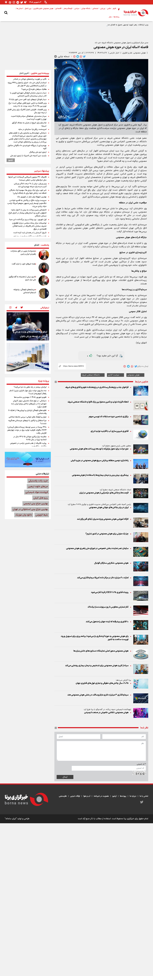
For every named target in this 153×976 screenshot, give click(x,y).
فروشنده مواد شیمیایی (36, 492)
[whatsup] (80, 56)
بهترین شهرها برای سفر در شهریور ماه (31, 196)
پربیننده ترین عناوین (40, 73)
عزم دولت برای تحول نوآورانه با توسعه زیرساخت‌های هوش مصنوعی (99, 448)
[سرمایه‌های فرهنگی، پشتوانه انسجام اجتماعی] (44, 293)
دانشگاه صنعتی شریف (91, 375)
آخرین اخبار (24, 73)
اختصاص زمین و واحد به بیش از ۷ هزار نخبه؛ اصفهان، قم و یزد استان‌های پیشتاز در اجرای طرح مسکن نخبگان (27, 213)
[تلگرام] (17, 2)
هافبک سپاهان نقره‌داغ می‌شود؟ (33, 89)
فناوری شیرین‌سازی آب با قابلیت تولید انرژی (109, 431)
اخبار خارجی (114, 52)
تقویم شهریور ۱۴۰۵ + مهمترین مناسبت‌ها (30, 397)
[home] (118, 8)
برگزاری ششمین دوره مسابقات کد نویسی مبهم (108, 416)
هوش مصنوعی (133, 375)
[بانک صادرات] (28, 459)
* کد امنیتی (141, 764)
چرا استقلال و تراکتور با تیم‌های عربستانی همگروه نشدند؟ (27, 422)
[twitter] (84, 56)
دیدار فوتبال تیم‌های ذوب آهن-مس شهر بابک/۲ (27, 99)
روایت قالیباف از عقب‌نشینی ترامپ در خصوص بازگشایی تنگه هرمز (28, 445)
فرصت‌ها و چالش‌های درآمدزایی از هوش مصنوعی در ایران (103, 492)
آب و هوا (86, 796)
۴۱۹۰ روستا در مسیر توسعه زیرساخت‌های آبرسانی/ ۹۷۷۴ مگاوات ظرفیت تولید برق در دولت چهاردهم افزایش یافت (26, 430)
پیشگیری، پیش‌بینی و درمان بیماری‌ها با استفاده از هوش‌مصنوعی (100, 475)
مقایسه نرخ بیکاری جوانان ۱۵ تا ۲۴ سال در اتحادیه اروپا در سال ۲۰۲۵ (29, 438)
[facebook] (74, 56)
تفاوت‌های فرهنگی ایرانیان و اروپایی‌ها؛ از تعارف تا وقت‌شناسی (27, 412)
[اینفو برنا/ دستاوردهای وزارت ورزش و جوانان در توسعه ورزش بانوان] (28, 326)
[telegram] (77, 56)
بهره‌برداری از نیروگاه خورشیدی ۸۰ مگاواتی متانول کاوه (27, 147)
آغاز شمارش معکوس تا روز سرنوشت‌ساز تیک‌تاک (108, 607)
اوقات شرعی (75, 796)
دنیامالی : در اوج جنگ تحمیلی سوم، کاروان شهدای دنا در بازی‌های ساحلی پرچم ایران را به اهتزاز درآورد (28, 403)
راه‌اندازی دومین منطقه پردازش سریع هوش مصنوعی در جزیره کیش (99, 460)
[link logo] (136, 12)
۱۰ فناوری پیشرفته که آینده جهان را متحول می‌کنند (107, 621)
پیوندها (123, 796)
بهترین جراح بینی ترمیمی (36, 503)
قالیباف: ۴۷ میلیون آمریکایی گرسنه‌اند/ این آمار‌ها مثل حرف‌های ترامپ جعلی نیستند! (27, 179)
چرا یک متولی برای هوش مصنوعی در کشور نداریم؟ (106, 533)
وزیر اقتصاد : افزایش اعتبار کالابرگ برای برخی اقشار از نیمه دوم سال (26, 111)
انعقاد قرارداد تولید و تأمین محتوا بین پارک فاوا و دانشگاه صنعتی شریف (98, 402)
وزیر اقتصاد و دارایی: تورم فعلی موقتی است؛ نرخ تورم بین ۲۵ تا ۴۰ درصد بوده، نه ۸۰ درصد (27, 105)
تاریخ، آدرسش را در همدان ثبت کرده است (29, 232)
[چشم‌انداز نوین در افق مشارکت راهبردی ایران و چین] (44, 255)
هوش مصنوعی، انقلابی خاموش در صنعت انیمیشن (106, 712)
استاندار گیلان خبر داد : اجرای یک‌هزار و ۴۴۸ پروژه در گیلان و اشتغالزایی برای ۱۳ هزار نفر (27, 84)
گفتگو (36, 245)
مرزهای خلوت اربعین (38, 486)
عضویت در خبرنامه (101, 796)
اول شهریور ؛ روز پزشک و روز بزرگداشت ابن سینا (27, 219)
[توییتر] (21, 2)
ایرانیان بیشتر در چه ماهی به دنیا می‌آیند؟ (30, 387)
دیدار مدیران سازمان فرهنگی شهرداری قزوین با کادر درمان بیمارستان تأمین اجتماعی (28, 94)
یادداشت (45, 245)
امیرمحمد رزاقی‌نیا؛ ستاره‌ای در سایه (32, 129)
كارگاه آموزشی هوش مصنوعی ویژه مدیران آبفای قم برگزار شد (102, 519)
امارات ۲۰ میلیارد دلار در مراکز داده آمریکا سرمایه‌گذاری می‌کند (102, 577)
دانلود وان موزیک (23, 515)
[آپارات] (10, 2)
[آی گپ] (6, 2)
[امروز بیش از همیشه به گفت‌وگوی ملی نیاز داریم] (44, 280)
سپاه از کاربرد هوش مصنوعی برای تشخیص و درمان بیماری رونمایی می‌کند (96, 665)
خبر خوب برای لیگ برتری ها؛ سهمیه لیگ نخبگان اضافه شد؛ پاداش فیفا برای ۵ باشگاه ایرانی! (27, 192)
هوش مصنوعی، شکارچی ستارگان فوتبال (111, 563)
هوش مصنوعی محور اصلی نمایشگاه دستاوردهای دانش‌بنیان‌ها (100, 651)
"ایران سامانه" (11, 818)
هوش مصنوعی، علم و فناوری (134, 52)
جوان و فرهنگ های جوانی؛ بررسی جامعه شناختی (27, 417)
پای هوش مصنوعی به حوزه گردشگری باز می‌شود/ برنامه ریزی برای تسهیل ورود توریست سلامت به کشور (94, 638)
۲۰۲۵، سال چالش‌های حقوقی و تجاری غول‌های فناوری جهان (102, 683)
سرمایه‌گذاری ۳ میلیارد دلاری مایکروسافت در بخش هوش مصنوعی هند (97, 695)
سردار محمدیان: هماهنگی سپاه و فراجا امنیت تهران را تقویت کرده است (28, 118)
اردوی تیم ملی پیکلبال (37, 152)
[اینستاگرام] (14, 2)
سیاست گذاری (113, 375)
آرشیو (10, 160)
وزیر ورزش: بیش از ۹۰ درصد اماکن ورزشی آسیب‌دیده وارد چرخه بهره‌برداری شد (30, 185)
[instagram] (10, 307)
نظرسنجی (63, 796)
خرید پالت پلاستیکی (38, 481)
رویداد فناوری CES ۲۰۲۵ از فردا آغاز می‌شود (109, 592)
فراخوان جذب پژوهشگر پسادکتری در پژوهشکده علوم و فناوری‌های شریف (96, 387)
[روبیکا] (25, 2)
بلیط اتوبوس (42, 515)
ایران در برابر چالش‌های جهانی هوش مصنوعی (108, 507)
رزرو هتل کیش (40, 498)
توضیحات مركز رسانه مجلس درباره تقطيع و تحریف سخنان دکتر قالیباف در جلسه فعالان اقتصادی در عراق (29, 226)
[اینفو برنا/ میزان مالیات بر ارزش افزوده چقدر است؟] (28, 357)
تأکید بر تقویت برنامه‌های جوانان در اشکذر (29, 79)
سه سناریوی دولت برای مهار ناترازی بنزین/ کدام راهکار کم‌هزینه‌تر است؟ (28, 392)
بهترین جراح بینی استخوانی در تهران (30, 509)
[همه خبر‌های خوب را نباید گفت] (44, 267)
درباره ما (133, 796)
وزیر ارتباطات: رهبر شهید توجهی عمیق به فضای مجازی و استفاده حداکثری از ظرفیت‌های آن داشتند (108, 24)
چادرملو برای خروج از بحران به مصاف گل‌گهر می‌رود (29, 124)
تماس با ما (144, 796)
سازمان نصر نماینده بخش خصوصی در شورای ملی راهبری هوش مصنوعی (97, 548)
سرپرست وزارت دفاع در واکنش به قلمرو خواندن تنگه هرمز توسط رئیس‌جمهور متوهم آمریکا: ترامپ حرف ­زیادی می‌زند (26, 203)
